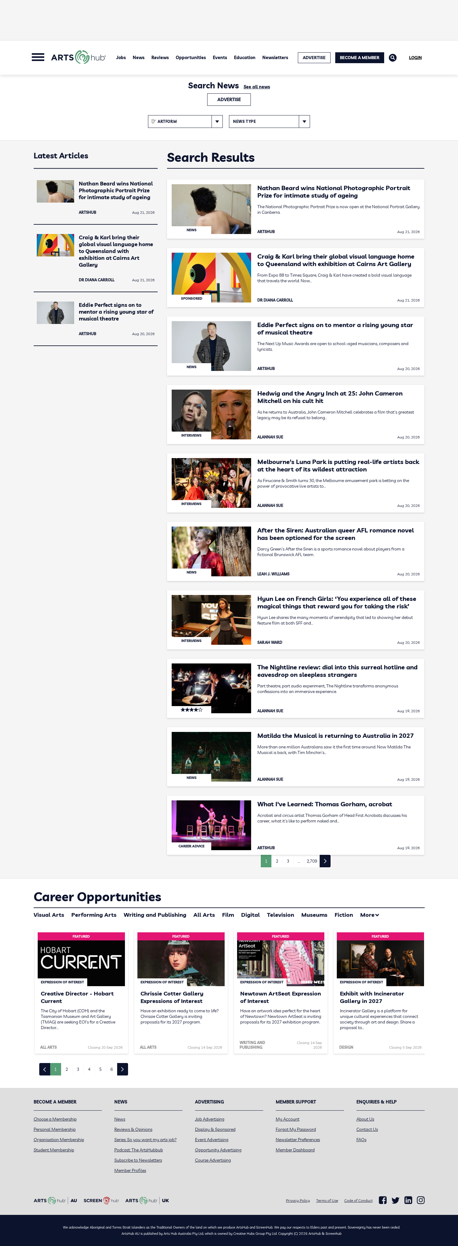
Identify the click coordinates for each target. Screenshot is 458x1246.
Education (244, 57)
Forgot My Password (296, 1129)
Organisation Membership (59, 1139)
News (139, 57)
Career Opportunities (97, 896)
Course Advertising (213, 1160)
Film (228, 914)
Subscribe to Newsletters (138, 1160)
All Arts (204, 914)
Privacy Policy (298, 1200)
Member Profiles (130, 1170)
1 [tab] (55, 1069)
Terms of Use (327, 1200)
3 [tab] (78, 1069)
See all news (257, 87)
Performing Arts (94, 914)
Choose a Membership (55, 1119)
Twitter (395, 1200)
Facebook (383, 1200)
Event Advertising (211, 1139)
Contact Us (367, 1129)
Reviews (160, 57)
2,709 (312, 861)
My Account (287, 1119)
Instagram (421, 1200)
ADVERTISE (314, 57)
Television (280, 914)
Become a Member (359, 57)
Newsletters (275, 57)
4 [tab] (89, 1069)
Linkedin (408, 1200)
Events (220, 57)
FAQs (361, 1139)
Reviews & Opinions (133, 1129)
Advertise (229, 99)
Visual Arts (49, 914)
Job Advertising (209, 1119)
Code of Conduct (358, 1200)
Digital (250, 914)
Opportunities (191, 57)
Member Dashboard (295, 1150)
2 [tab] (66, 1069)
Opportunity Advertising (218, 1150)
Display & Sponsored (215, 1129)
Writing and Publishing (155, 914)
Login (415, 57)
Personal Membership (55, 1129)
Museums (314, 914)
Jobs (121, 57)
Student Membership (54, 1150)
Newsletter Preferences (298, 1139)
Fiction (344, 914)
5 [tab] (100, 1069)
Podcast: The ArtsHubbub (138, 1150)
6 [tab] (111, 1069)
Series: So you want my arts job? (145, 1139)
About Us (365, 1119)
